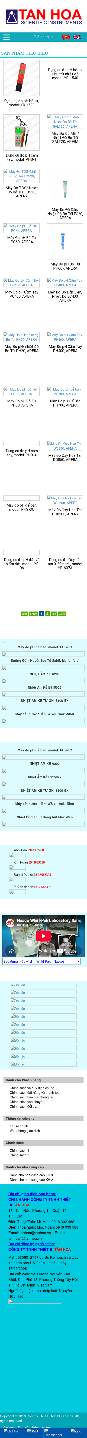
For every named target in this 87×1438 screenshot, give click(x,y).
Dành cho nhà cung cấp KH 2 (31, 1179)
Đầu (24, 613)
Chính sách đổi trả (23, 1106)
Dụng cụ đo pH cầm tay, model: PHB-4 (22, 453)
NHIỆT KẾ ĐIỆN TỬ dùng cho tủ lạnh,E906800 (45, 825)
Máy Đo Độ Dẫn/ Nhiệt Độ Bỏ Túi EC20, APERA (65, 214)
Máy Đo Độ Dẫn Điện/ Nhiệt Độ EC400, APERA (65, 296)
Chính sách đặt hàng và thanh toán (35, 1092)
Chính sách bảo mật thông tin (31, 1097)
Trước (33, 613)
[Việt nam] (66, 36)
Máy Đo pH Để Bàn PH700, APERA (65, 403)
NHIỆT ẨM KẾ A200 (45, 668)
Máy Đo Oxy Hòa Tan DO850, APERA (65, 457)
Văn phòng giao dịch (25, 1130)
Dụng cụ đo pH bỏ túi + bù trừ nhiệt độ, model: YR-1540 (65, 74)
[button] (6, 37)
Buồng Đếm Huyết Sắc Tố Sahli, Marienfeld (45, 655)
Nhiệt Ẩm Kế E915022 (44, 682)
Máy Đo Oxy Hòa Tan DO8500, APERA (65, 512)
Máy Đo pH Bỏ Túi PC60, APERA (21, 240)
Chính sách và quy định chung (32, 1087)
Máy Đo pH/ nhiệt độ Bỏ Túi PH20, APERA (22, 348)
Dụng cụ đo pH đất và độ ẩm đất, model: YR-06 (21, 564)
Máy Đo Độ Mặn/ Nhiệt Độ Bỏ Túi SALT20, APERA (65, 137)
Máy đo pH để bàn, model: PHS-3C (21, 507)
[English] (77, 36)
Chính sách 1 (19, 1150)
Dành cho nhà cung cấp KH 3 (31, 1175)
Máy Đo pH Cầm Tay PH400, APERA (65, 348)
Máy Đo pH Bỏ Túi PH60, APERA (21, 403)
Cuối (62, 613)
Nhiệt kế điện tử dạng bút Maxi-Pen (45, 722)
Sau (54, 613)
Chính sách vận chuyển (27, 1101)
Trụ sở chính (19, 1126)
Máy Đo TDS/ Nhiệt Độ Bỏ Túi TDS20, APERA (22, 192)
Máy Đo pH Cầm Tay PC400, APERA (21, 294)
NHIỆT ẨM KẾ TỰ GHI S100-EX (44, 695)
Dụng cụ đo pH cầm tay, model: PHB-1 (22, 157)
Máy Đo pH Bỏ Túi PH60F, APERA (65, 266)
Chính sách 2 (19, 1155)
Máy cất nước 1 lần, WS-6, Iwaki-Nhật (44, 708)
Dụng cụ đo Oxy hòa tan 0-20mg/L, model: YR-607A (65, 564)
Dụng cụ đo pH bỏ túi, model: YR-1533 (21, 103)
